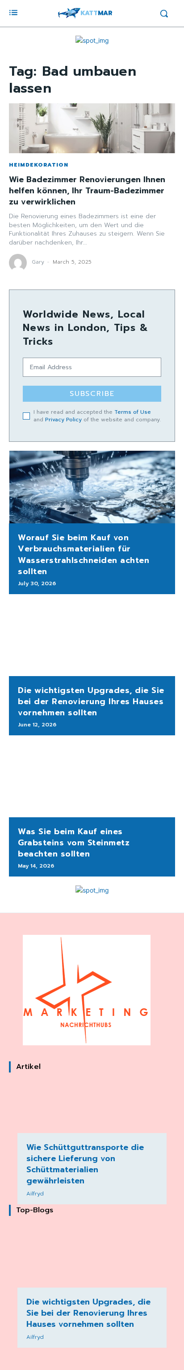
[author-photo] (19, 263)
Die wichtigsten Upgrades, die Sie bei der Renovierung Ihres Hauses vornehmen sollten (91, 701)
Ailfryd (35, 1194)
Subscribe (92, 393)
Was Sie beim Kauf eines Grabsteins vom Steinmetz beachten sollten (74, 842)
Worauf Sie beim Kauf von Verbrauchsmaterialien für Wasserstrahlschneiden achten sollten (83, 554)
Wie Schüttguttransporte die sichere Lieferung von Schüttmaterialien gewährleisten (85, 1164)
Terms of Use (132, 412)
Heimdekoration (38, 164)
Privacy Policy (63, 420)
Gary (38, 262)
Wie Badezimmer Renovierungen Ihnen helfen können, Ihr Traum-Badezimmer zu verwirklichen (87, 190)
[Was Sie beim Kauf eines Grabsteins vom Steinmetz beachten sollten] (92, 780)
